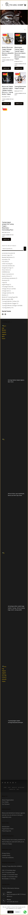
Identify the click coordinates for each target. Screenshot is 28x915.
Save (5, 34)
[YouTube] (13, 782)
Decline (17, 912)
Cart (18, 789)
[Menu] (2, 5)
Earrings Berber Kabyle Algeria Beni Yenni (16, 381)
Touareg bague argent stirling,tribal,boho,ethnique (15, 721)
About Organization (8, 800)
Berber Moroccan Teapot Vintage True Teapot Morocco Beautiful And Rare (8, 51)
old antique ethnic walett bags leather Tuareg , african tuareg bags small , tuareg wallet (16, 608)
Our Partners (6, 804)
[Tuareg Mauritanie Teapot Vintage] (20, 78)
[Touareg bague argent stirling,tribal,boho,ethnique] (4, 722)
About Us (14, 787)
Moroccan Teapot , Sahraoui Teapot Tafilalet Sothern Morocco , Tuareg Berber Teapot (7, 90)
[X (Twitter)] (5, 782)
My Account (21, 787)
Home (5, 787)
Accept (10, 912)
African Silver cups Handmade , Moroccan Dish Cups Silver (16, 494)
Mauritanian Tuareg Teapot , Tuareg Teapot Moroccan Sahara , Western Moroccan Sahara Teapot (20, 53)
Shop (9, 787)
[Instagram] (7, 782)
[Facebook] (2, 314)
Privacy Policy (6, 853)
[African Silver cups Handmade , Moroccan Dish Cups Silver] (4, 494)
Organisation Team (7, 829)
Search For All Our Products (9, 245)
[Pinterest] (5, 314)
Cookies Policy (6, 855)
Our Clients (5, 802)
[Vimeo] (15, 782)
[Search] (25, 249)
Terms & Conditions (8, 857)
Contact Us (12, 789)
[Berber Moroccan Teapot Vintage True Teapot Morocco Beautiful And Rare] (8, 39)
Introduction (5, 826)
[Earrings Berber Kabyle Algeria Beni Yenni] (4, 381)
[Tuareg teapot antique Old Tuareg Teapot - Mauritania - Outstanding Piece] (8, 163)
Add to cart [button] (6, 68)
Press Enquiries (6, 831)
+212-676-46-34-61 (12, 902)
